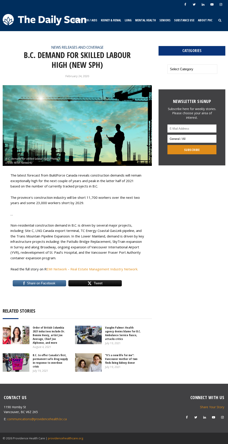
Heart (77, 20)
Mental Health (145, 20)
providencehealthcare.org (65, 438)
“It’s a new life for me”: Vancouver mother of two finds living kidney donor (121, 359)
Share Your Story (212, 407)
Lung (128, 20)
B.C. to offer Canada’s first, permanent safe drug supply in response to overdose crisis (50, 360)
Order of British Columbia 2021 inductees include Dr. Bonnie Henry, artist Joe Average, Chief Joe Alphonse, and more (49, 335)
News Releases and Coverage (77, 47)
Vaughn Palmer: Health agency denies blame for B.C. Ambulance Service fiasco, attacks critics (123, 333)
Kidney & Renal (111, 20)
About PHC (205, 20)
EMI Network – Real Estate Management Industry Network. (92, 269)
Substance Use (184, 20)
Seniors (165, 20)
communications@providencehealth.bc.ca (37, 419)
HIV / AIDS (91, 20)
